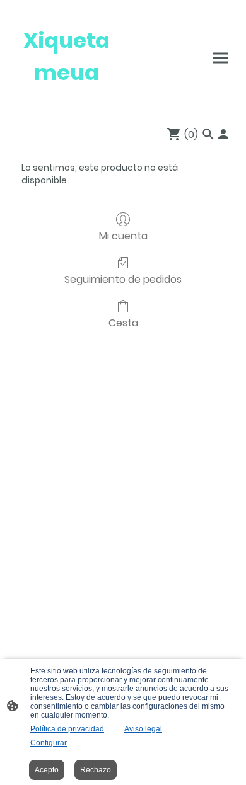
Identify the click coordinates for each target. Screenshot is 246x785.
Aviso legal (143, 729)
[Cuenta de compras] (223, 134)
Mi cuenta (123, 235)
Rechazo (95, 769)
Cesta (123, 322)
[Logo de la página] (66, 100)
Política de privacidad (67, 729)
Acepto (47, 769)
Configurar (48, 742)
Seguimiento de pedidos (123, 278)
